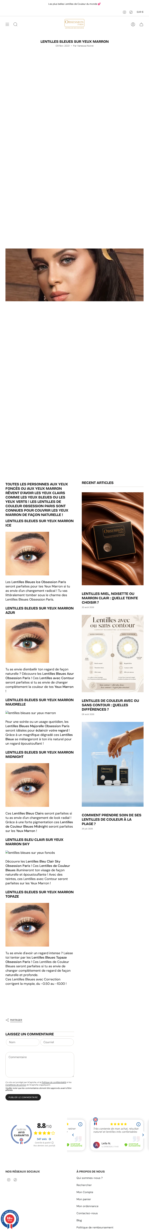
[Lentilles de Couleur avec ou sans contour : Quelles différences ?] (113, 653)
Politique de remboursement (94, 1227)
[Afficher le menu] (7, 24)
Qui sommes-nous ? (89, 1178)
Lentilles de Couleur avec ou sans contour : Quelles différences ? (110, 705)
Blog (79, 1220)
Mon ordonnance (87, 1206)
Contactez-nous (87, 1213)
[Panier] (141, 24)
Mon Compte (84, 1192)
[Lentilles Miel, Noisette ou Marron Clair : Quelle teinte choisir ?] (113, 538)
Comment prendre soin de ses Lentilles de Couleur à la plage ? (111, 819)
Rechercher (84, 1185)
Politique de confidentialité (54, 1082)
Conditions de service (15, 1085)
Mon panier (83, 1199)
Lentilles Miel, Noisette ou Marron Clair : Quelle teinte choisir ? (110, 598)
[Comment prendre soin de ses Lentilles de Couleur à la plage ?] (113, 764)
